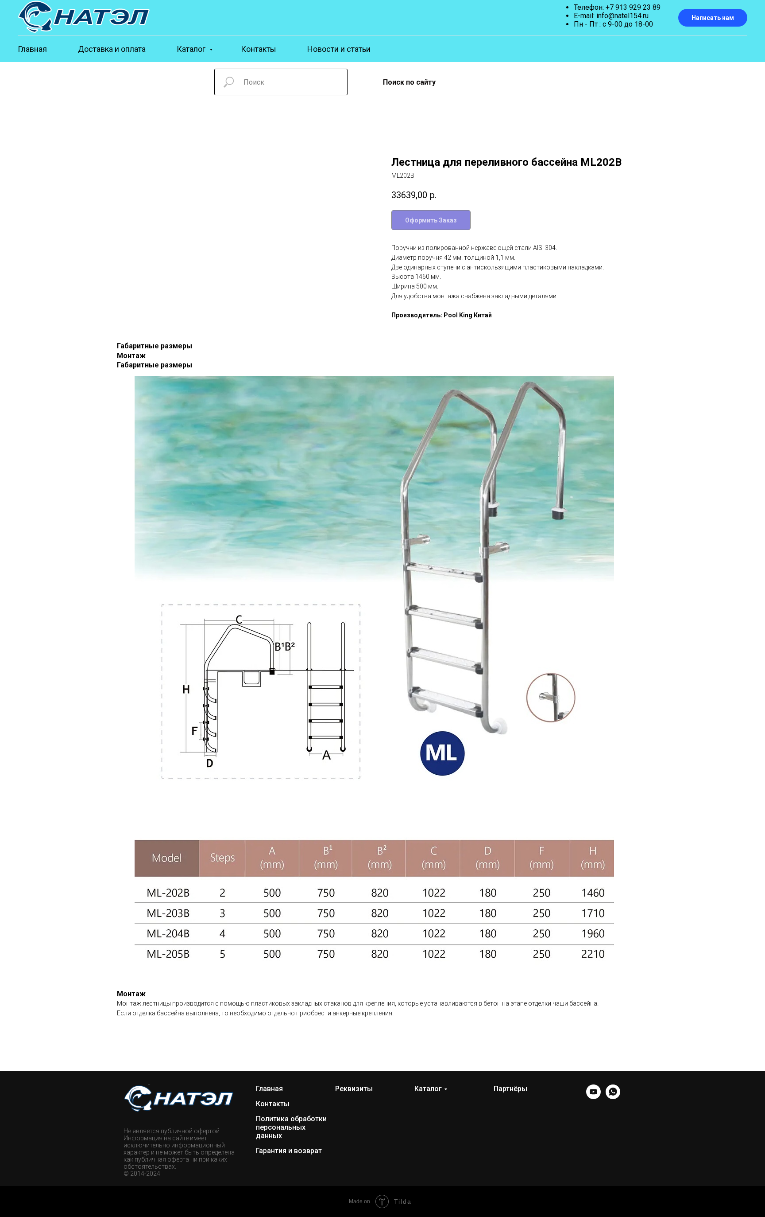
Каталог (192, 49)
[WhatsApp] (613, 1096)
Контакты (258, 49)
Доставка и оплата (112, 49)
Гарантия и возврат (289, 1151)
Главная (32, 49)
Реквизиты (354, 1088)
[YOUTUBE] (593, 1096)
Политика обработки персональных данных (291, 1127)
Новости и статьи (339, 49)
